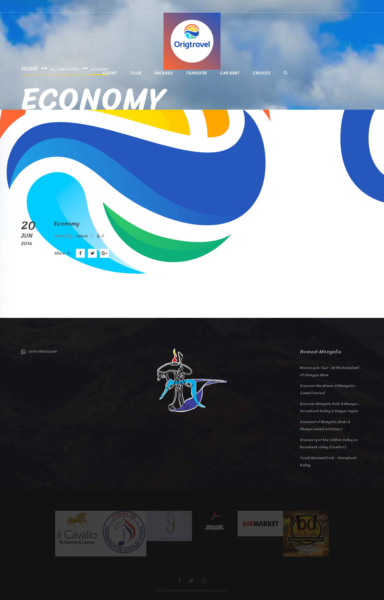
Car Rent (229, 73)
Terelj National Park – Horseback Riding (328, 461)
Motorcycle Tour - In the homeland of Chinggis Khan (329, 371)
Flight (110, 73)
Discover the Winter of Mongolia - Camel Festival (328, 389)
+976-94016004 (41, 351)
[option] (78, 533)
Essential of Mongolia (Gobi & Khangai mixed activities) (325, 425)
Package (163, 73)
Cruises (262, 73)
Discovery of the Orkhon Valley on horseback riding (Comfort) (329, 443)
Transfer (196, 73)
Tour (135, 73)
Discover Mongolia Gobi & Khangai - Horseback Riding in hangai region (330, 407)
